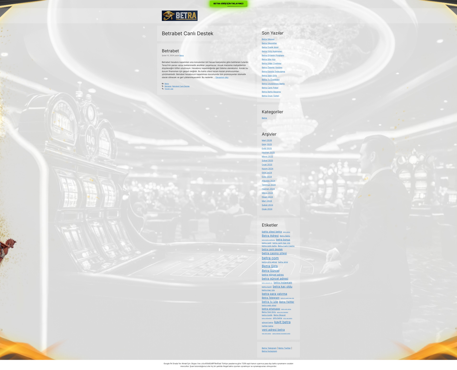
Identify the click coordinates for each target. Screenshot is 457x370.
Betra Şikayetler (269, 43)
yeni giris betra (266, 333)
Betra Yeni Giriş (269, 312)
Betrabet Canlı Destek (181, 86)
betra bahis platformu (268, 240)
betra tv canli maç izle (287, 298)
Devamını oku (222, 77)
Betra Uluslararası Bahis (273, 83)
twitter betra (267, 326)
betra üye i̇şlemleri (282, 312)
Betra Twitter (286, 301)
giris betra (277, 318)
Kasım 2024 (267, 168)
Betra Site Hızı (268, 59)
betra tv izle (270, 301)
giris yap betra (287, 318)
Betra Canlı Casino (286, 246)
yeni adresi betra (273, 329)
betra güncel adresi (275, 278)
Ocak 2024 (267, 209)
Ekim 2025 (267, 144)
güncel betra (267, 322)
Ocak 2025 (267, 164)
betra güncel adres (273, 274)
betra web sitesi (269, 305)
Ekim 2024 (267, 173)
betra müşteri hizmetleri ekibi (281, 333)
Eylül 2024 (267, 177)
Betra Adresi (270, 235)
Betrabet (170, 50)
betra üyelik (267, 315)
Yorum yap (169, 89)
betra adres (286, 232)
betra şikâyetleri (267, 318)
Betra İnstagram (269, 351)
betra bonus (283, 239)
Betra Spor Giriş (269, 75)
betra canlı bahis (269, 246)
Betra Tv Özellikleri (271, 79)
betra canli (266, 243)
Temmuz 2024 (269, 185)
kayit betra (282, 322)
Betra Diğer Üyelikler (271, 63)
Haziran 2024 (268, 189)
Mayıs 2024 (267, 193)
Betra (167, 84)
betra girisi (283, 262)
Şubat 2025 (267, 160)
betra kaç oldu (282, 286)
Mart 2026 (267, 140)
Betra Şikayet (268, 39)
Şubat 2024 (267, 205)
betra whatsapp (271, 308)
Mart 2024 (267, 201)
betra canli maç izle (281, 243)
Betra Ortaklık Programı (273, 55)
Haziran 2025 (268, 152)
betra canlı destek (272, 249)
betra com (270, 258)
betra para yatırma (274, 293)
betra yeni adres (286, 309)
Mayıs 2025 (267, 156)
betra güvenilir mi (267, 283)
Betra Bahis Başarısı (271, 92)
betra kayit (267, 287)
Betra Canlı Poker (270, 88)
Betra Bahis (285, 236)
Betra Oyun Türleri (270, 96)
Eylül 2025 (267, 148)
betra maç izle (268, 290)
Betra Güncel (270, 270)
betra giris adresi (269, 262)
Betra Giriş (270, 266)
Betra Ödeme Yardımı (272, 67)
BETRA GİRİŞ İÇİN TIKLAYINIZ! (229, 3)
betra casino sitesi (274, 253)
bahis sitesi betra (272, 231)
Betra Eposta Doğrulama (273, 71)
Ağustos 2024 (268, 181)
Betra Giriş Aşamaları (272, 51)
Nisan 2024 (267, 197)
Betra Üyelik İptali (270, 47)
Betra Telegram (270, 297)
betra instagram (283, 282)
